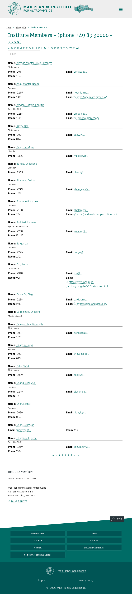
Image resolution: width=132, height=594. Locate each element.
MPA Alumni (19, 501)
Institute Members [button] (20, 471)
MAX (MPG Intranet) (94, 548)
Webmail (38, 548)
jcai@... (78, 273)
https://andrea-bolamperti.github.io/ (96, 214)
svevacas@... (81, 353)
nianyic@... (80, 412)
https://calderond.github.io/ (91, 303)
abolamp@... (81, 210)
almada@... (80, 71)
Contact (94, 540)
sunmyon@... (23, 430)
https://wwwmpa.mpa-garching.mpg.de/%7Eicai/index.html (87, 284)
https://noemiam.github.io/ (91, 97)
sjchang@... (80, 391)
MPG (94, 533)
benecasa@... (81, 332)
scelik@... (79, 374)
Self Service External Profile (38, 555)
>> (77, 455)
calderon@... (81, 299)
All (77, 48)
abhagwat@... (82, 189)
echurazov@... (82, 446)
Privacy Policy (86, 580)
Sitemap (38, 540)
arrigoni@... (80, 113)
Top (119, 519)
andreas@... (80, 231)
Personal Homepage (87, 118)
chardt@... (79, 172)
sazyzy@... (80, 134)
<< (53, 455)
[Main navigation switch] (120, 9)
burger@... (79, 252)
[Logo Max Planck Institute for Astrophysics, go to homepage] (60, 8)
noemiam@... (81, 92)
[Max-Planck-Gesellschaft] (52, 571)
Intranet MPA (37, 533)
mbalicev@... (81, 155)
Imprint (42, 580)
